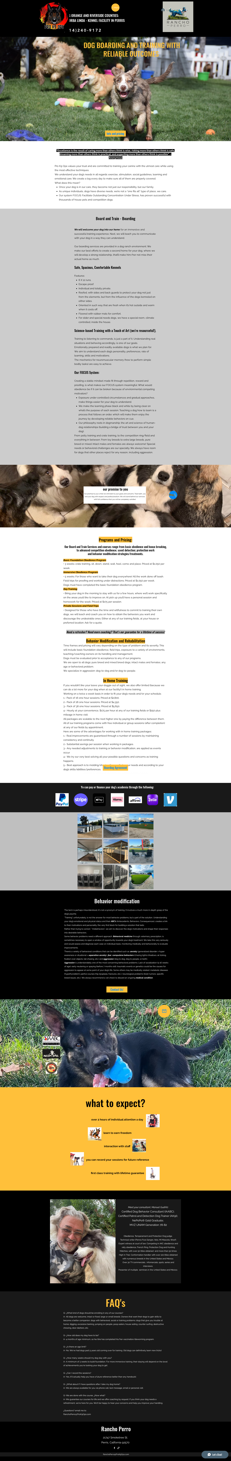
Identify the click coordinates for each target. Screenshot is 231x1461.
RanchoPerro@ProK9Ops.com (77, 1414)
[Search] (178, 17)
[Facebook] (114, 1448)
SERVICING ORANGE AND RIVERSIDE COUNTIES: (83, 15)
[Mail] (164, 1011)
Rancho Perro (116, 1429)
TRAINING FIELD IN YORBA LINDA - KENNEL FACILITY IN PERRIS (83, 20)
